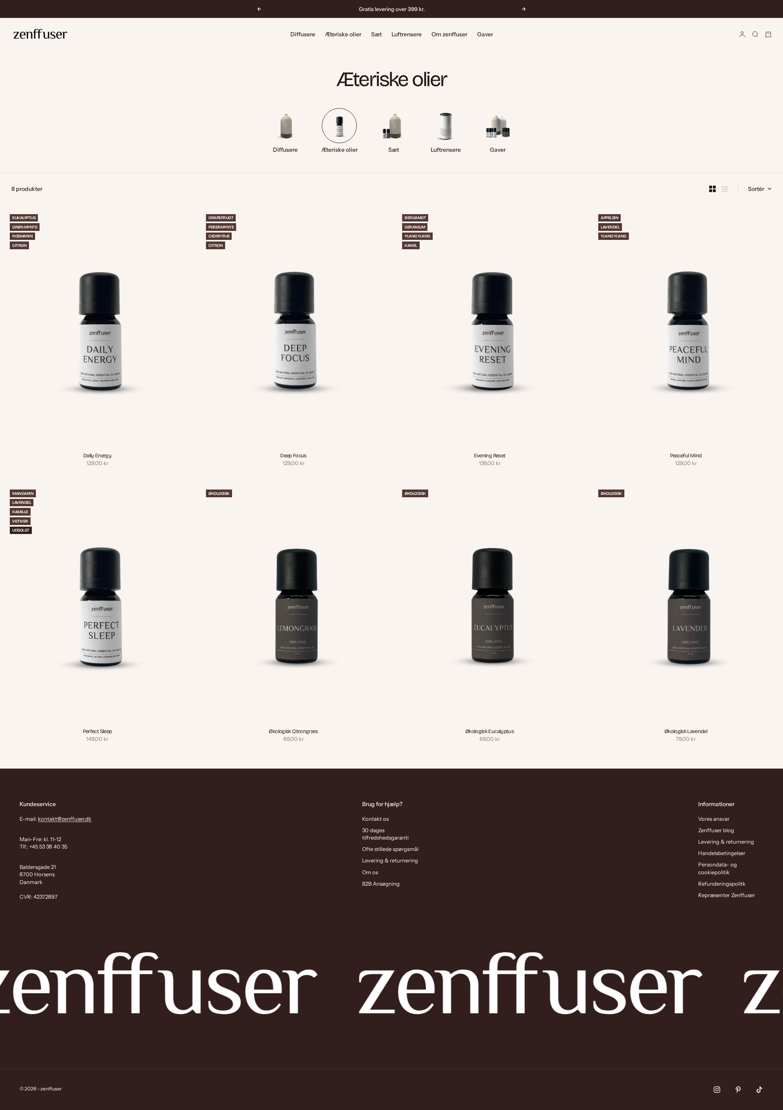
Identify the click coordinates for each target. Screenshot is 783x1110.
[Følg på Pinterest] (738, 1090)
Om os (370, 872)
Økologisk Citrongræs (293, 731)
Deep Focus (293, 456)
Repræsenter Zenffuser (726, 895)
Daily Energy (97, 456)
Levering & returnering (390, 860)
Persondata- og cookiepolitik (717, 868)
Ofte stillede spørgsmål (390, 849)
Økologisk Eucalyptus (489, 731)
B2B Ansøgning (381, 883)
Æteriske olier (343, 34)
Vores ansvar (714, 818)
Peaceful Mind (686, 456)
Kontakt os (375, 818)
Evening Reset (490, 456)
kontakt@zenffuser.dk (64, 818)
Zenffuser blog (716, 830)
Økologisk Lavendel (685, 731)
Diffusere (302, 34)
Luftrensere (407, 34)
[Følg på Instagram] (717, 1090)
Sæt (376, 34)
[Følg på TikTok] (759, 1090)
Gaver (485, 34)
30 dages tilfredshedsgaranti (385, 834)
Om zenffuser (449, 34)
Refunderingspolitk (721, 883)
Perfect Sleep (97, 731)
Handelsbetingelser (721, 853)
